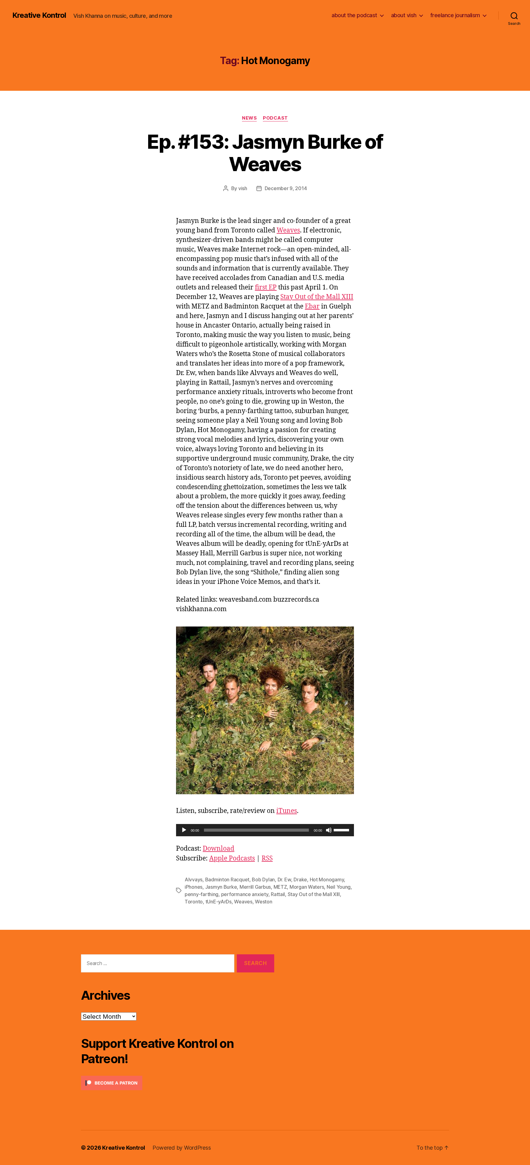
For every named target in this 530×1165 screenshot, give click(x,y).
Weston (263, 902)
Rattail (278, 894)
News (249, 118)
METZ (280, 887)
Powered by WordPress (181, 1147)
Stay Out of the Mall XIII (316, 297)
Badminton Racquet (227, 879)
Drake (300, 879)
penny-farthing (201, 894)
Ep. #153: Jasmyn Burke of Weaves (265, 153)
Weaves (288, 230)
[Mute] (329, 830)
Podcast (275, 118)
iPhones (193, 887)
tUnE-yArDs (218, 902)
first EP (266, 287)
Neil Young (339, 887)
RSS (267, 858)
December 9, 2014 (286, 188)
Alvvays (193, 879)
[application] (265, 830)
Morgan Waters (307, 887)
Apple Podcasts (232, 858)
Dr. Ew (284, 879)
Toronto (194, 902)
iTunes (286, 811)
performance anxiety (244, 894)
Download (218, 849)
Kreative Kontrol (39, 15)
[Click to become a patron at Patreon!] (177, 1083)
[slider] (342, 829)
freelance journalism (455, 15)
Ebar (312, 306)
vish (242, 188)
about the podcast (354, 15)
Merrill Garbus (255, 887)
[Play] (184, 830)
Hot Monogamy (327, 879)
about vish (404, 15)
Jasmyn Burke (221, 887)
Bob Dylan (263, 879)
